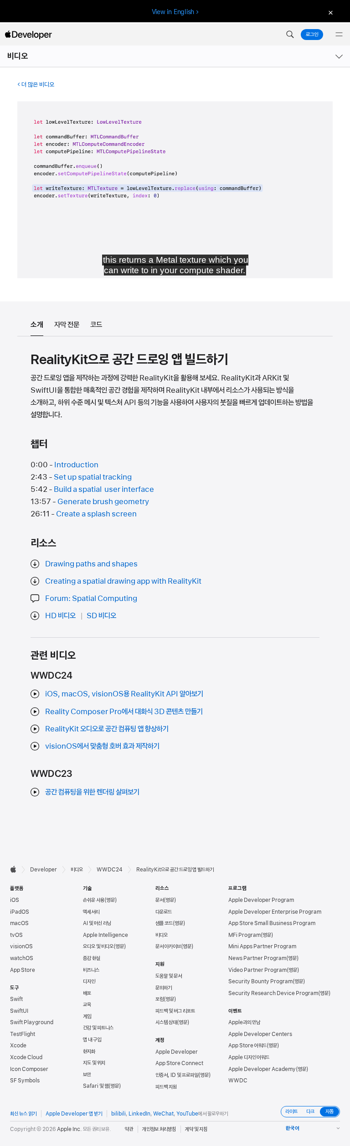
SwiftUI (19, 1011)
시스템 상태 (166, 1022)
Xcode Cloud (26, 1057)
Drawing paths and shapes (91, 563)
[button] (290, 34)
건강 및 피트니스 (98, 1028)
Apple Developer (176, 1052)
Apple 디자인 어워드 (248, 1057)
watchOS (21, 958)
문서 (159, 900)
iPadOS (19, 912)
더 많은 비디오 (37, 84)
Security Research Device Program (273, 993)
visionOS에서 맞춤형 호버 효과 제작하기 (102, 746)
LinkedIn (139, 1114)
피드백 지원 (166, 1087)
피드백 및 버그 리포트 (175, 1011)
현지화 (89, 1051)
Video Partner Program (257, 970)
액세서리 (91, 912)
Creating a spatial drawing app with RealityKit (123, 581)
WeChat (163, 1114)
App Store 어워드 (247, 1045)
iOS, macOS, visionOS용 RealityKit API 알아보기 (124, 693)
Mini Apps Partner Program (262, 946)
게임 (87, 1016)
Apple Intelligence (105, 935)
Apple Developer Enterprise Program (274, 912)
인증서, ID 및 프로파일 (176, 1075)
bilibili (118, 1114)
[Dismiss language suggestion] (329, 12)
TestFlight (22, 1034)
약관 (129, 1129)
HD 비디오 (60, 615)
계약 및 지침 (196, 1129)
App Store (22, 970)
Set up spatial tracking (93, 476)
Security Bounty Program (260, 981)
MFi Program (244, 935)
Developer (43, 869)
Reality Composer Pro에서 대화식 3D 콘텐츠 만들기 (124, 711)
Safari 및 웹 (95, 1086)
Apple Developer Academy (262, 1069)
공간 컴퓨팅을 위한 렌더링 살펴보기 (92, 791)
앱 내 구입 (92, 1039)
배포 (87, 993)
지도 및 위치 (94, 1063)
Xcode (18, 1045)
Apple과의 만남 (244, 1022)
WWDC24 (110, 869)
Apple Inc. (69, 1129)
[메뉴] (339, 34)
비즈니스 (91, 970)
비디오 (17, 56)
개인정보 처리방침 (159, 1129)
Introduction (76, 464)
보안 (87, 1074)
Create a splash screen (96, 513)
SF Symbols (25, 1080)
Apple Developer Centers (260, 1034)
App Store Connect (179, 1063)
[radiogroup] (310, 1111)
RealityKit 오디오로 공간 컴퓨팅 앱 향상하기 (107, 728)
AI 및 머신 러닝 (97, 923)
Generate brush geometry (103, 501)
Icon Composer (29, 1069)
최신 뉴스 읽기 (23, 1114)
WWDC (237, 1080)
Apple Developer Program (261, 900)
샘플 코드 (164, 923)
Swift (16, 999)
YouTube (187, 1114)
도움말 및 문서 (168, 976)
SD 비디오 (101, 615)
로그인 (312, 34)
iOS (14, 900)
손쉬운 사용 (93, 900)
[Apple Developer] (28, 34)
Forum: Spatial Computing (91, 598)
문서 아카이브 (168, 946)
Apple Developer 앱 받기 (74, 1114)
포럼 (159, 999)
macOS (19, 923)
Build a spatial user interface (104, 489)
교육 (87, 1004)
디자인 (89, 981)
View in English (173, 11)
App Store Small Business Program (271, 923)
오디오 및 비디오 (98, 946)
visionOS (21, 946)
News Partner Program (257, 958)
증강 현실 (91, 958)
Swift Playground (31, 1022)
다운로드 (163, 912)
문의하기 (163, 988)
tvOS (16, 935)
